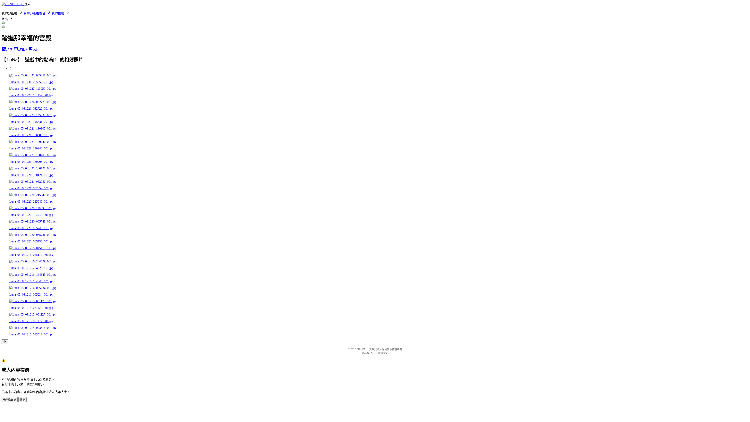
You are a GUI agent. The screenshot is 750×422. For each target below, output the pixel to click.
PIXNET (361, 349)
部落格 (23, 50)
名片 (36, 50)
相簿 (9, 50)
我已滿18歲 (9, 399)
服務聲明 (383, 353)
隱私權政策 (368, 353)
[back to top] (5, 341)
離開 (22, 399)
